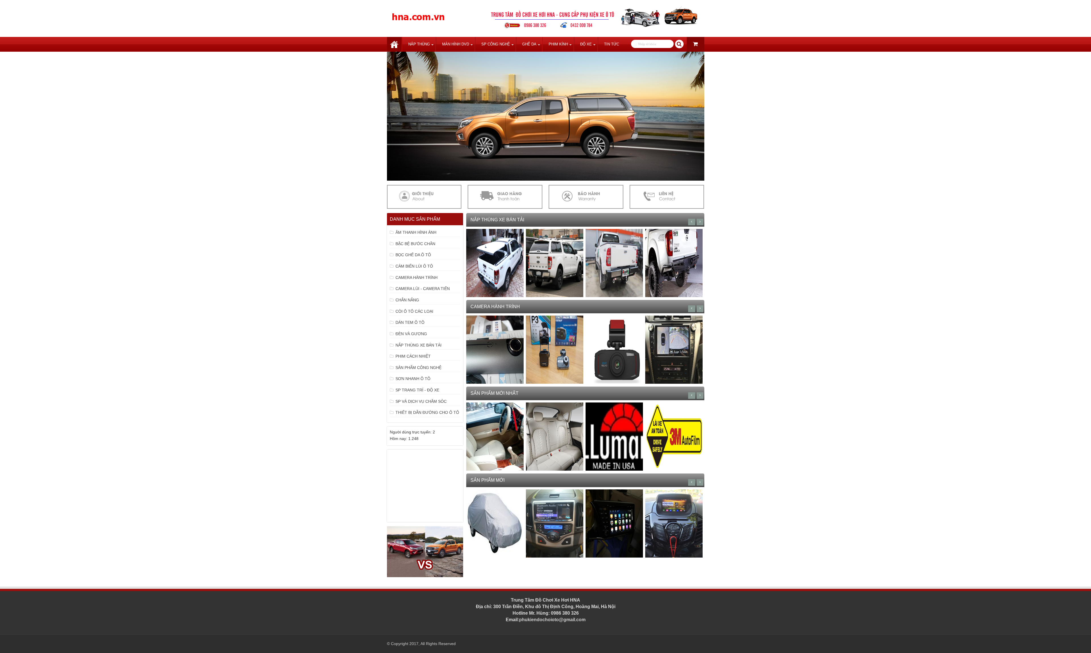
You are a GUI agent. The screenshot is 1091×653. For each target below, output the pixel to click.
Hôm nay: (399, 438)
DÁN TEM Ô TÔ (409, 322)
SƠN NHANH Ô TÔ (412, 378)
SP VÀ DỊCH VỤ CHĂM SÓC (421, 401)
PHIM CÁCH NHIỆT (413, 356)
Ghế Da (529, 44)
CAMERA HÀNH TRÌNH (416, 277)
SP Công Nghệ (495, 44)
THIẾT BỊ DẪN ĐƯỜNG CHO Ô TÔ (427, 412)
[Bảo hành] (585, 196)
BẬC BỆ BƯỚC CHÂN (415, 243)
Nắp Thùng (419, 44)
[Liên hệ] (666, 196)
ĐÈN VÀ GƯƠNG (411, 333)
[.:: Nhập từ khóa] (679, 44)
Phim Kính (558, 44)
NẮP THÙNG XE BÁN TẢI (418, 345)
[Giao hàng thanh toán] (505, 196)
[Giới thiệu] (424, 196)
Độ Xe (586, 44)
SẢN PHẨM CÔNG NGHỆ (418, 367)
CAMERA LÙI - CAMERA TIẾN (422, 288)
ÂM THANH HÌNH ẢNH (415, 232)
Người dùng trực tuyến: (411, 432)
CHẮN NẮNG (407, 300)
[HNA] (418, 13)
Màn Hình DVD (455, 44)
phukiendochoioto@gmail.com (552, 619)
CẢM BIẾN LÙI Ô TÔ (414, 266)
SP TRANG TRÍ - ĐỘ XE (417, 390)
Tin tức (611, 44)
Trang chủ (394, 44)
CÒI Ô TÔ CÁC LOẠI (414, 311)
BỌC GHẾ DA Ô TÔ (413, 255)
